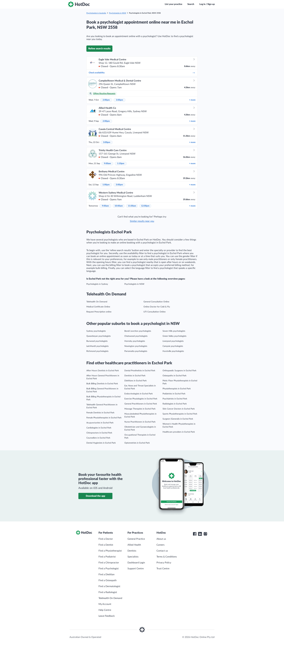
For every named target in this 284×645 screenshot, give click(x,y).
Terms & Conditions (166, 557)
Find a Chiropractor (109, 562)
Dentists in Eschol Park (134, 376)
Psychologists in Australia (96, 13)
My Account (105, 604)
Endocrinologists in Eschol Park (138, 394)
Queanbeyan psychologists (98, 336)
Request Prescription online (98, 312)
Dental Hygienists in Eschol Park (101, 443)
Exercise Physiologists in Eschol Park (140, 399)
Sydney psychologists (96, 331)
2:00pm (106, 100)
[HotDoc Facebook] (194, 534)
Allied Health (134, 545)
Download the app (95, 496)
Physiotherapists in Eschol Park (177, 389)
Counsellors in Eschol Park (98, 438)
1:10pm (120, 164)
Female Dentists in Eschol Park (100, 413)
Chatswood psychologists (135, 336)
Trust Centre (162, 568)
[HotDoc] (79, 4)
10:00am (119, 206)
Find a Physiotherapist (110, 551)
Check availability (97, 73)
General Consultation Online (156, 302)
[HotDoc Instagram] (205, 534)
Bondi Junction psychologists (137, 331)
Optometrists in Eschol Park (137, 443)
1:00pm (106, 185)
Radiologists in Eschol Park (175, 404)
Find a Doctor (106, 539)
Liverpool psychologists (173, 341)
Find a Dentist (106, 545)
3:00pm (119, 100)
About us (161, 539)
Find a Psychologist (109, 568)
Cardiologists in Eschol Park (98, 428)
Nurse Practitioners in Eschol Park (139, 422)
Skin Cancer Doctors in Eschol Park (179, 409)
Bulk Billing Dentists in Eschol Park (102, 384)
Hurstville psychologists (173, 351)
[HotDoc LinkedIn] (200, 534)
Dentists (132, 551)
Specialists (133, 557)
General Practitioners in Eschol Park (140, 404)
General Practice (136, 539)
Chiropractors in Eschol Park (99, 433)
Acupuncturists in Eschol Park (99, 423)
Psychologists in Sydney (97, 284)
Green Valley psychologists (174, 336)
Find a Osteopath (108, 580)
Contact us (162, 551)
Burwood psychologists (97, 341)
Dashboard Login (136, 562)
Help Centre (105, 610)
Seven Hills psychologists (174, 331)
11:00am (132, 206)
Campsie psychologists (173, 346)
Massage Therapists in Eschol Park (139, 409)
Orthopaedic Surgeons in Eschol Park (179, 371)
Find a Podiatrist (107, 557)
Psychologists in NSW (117, 13)
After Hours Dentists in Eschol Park (102, 371)
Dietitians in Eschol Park (135, 381)
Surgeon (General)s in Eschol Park (178, 419)
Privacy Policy (163, 562)
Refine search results (99, 48)
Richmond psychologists (97, 351)
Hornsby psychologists (134, 341)
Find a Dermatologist (109, 586)
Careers (160, 545)
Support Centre (136, 568)
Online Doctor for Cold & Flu (156, 307)
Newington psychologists (135, 346)
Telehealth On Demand (96, 302)
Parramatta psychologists (135, 351)
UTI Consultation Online (154, 312)
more (192, 100)
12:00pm (145, 206)
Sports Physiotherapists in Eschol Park (180, 414)
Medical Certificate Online (98, 307)
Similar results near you (142, 221)
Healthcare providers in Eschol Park (179, 432)
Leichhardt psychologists (97, 346)
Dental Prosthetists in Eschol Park (139, 371)
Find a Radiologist (108, 592)
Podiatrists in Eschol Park (174, 394)
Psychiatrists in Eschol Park (175, 399)
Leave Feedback (107, 616)
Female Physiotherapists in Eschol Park (103, 418)
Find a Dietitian (106, 574)
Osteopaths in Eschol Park (174, 376)
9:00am (107, 164)
